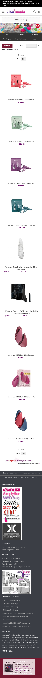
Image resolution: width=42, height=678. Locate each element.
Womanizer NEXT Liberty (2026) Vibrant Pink (21, 397)
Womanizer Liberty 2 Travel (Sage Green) (21, 141)
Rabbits (21, 35)
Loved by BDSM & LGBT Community (16, 623)
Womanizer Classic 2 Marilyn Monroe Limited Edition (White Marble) (21, 268)
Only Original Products (11, 600)
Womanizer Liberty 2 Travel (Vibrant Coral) (21, 100)
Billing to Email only (10, 610)
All (7, 35)
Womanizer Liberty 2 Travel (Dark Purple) (21, 183)
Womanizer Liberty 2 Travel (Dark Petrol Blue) (22, 225)
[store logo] (16, 11)
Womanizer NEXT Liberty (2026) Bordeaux (21, 355)
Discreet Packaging (10, 607)
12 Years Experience (10, 620)
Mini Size (35, 35)
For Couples (7, 39)
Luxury (35, 39)
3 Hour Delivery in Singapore (31, 473)
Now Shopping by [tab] (9, 50)
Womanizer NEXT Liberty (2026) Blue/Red (21, 439)
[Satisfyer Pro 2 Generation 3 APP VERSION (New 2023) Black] (9, 668)
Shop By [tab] (7, 46)
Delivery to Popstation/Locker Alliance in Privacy (21, 478)
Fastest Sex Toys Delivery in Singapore (18, 613)
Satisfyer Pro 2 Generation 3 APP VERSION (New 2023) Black (24, 668)
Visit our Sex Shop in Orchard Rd (15, 617)
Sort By (22, 46)
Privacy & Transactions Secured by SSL (18, 626)
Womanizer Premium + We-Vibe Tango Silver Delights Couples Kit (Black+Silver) (21, 312)
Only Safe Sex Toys (10, 604)
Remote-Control (21, 39)
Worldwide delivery (10, 473)
